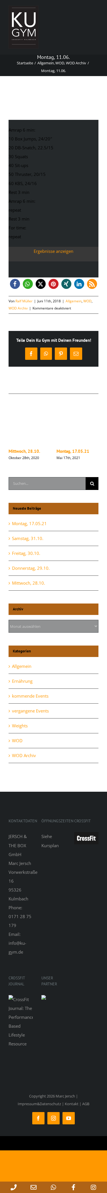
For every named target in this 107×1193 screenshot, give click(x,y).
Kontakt (71, 1103)
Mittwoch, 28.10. (28, 583)
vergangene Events (30, 711)
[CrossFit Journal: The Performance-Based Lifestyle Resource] (21, 999)
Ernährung (22, 681)
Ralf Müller (24, 301)
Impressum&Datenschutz (39, 1103)
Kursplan (50, 845)
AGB (85, 1103)
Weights (20, 725)
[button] (15, 284)
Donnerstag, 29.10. (31, 568)
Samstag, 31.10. (39, 451)
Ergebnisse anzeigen (53, 251)
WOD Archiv (18, 308)
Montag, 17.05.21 (29, 523)
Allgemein (74, 301)
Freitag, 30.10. (86, 451)
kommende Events (30, 696)
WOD (87, 301)
